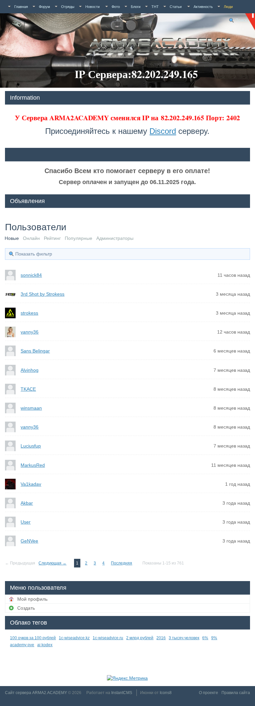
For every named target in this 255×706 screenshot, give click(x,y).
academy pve (22, 645)
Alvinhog (30, 370)
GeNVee (29, 541)
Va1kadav (31, 484)
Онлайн (31, 238)
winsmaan (31, 408)
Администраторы (114, 238)
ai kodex (44, 645)
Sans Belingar (35, 350)
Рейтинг (52, 238)
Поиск (241, 20)
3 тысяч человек (184, 638)
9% (214, 638)
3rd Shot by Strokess (42, 294)
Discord (162, 131)
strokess (29, 313)
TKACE (28, 389)
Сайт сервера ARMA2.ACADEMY (36, 692)
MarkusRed (33, 465)
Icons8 (166, 692)
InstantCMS (121, 692)
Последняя (121, 563)
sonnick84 (31, 275)
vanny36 (30, 332)
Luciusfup (31, 446)
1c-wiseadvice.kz (74, 638)
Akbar (27, 503)
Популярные (78, 238)
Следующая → (52, 563)
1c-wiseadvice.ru (108, 638)
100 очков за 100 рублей (33, 638)
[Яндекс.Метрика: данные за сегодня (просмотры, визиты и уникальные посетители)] (127, 678)
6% (205, 638)
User (26, 522)
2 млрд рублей (139, 638)
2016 (161, 638)
